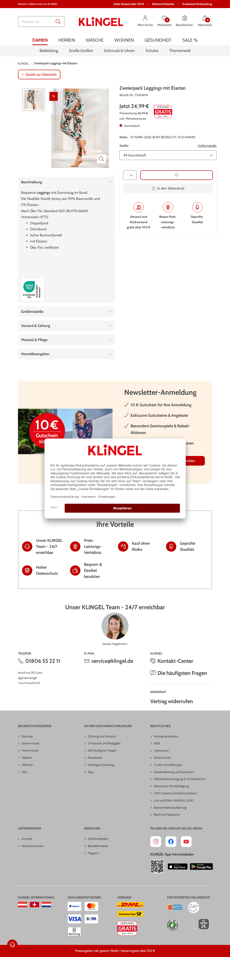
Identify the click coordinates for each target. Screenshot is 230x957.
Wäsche (27, 758)
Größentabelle (207, 146)
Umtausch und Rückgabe (104, 743)
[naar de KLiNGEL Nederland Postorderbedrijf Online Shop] (46, 904)
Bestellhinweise (98, 846)
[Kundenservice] (12, 945)
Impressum (161, 750)
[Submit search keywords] (58, 21)
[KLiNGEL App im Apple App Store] (178, 866)
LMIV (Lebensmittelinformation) (175, 793)
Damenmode (30, 743)
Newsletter (95, 758)
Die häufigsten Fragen (182, 673)
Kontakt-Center (175, 661)
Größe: (124, 146)
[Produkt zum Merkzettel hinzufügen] (176, 175)
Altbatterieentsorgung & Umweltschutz (180, 779)
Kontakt (27, 839)
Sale (24, 772)
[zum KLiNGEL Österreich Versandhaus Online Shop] (22, 904)
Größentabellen (98, 839)
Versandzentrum (33, 846)
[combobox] (41, 21)
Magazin (93, 853)
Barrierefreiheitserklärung (170, 808)
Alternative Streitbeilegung (171, 786)
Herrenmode (30, 750)
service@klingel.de (112, 661)
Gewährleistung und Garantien (174, 772)
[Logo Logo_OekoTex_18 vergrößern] (32, 289)
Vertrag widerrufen (171, 701)
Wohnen (27, 765)
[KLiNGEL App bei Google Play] (201, 866)
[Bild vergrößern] (101, 158)
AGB (157, 743)
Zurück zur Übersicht (41, 74)
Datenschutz (162, 758)
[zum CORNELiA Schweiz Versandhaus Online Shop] (34, 904)
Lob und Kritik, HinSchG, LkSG (173, 800)
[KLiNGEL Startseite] (101, 21)
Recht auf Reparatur (167, 814)
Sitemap (27, 736)
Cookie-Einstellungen (168, 765)
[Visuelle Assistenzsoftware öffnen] (201, 924)
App (90, 772)
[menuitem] (40, 40)
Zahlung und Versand (102, 736)
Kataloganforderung (101, 765)
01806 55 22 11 (42, 661)
